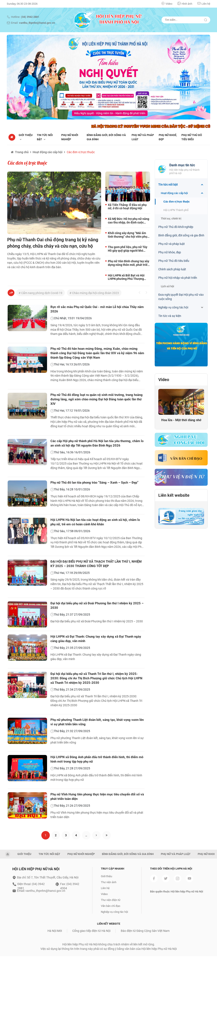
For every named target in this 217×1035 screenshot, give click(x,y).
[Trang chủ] (11, 137)
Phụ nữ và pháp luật (171, 244)
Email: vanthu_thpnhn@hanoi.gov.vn (41, 890)
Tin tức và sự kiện (169, 316)
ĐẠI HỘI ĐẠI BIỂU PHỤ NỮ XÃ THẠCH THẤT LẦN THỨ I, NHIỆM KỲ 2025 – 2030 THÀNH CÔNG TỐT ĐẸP (96, 564)
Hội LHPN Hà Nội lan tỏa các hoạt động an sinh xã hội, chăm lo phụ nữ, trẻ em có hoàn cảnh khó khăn (95, 522)
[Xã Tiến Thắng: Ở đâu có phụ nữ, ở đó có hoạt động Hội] (127, 186)
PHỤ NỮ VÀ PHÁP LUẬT (176, 854)
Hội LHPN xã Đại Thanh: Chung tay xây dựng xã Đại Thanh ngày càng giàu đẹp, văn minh (95, 639)
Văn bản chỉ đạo (186, 459)
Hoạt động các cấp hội (48, 152)
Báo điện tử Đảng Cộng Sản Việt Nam (145, 930)
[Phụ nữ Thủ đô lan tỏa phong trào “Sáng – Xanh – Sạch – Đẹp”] (27, 493)
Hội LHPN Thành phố (175, 210)
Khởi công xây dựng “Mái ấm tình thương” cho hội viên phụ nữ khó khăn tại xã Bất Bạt (127, 235)
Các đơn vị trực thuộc (81, 152)
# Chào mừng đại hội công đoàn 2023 (94, 293)
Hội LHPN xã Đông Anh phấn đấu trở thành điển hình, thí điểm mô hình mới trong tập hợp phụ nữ (96, 759)
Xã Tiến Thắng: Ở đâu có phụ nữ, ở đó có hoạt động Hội (127, 206)
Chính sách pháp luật (172, 269)
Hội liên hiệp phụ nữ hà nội (36, 869)
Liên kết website (173, 495)
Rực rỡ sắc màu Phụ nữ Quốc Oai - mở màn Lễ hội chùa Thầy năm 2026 (97, 309)
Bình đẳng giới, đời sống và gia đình (181, 235)
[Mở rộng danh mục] (202, 185)
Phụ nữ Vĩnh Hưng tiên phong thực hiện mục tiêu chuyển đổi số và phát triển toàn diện (97, 796)
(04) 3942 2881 (30, 16)
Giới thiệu (106, 876)
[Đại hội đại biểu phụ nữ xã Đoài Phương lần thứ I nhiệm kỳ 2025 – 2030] (27, 614)
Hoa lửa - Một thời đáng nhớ (181, 420)
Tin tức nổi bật (168, 184)
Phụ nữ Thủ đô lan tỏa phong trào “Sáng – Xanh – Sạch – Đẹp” (94, 482)
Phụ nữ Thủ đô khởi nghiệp (175, 227)
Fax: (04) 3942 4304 (69, 884)
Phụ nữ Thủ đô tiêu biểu (173, 260)
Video (169, 3)
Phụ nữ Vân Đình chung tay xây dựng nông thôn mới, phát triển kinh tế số (128, 263)
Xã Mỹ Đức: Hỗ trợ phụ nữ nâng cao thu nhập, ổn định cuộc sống (128, 220)
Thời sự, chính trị (171, 218)
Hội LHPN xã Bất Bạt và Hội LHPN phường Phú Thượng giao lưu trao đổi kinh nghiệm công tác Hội (127, 277)
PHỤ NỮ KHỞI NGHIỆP (81, 854)
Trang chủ (21, 152)
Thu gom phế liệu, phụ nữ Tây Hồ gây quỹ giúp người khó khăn (127, 249)
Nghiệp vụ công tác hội (173, 307)
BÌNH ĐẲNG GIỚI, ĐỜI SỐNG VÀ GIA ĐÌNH (128, 854)
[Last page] (106, 835)
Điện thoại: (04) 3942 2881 (31, 884)
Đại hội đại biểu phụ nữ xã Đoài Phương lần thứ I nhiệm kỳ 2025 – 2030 (96, 605)
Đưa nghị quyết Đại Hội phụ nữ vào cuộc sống (181, 297)
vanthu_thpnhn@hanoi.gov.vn (37, 22)
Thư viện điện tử (110, 900)
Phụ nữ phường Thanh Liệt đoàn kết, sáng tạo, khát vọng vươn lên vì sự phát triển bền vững (97, 722)
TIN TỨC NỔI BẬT (49, 854)
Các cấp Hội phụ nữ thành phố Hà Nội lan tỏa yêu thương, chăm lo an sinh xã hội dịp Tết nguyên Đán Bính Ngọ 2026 (96, 443)
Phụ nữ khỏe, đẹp (169, 252)
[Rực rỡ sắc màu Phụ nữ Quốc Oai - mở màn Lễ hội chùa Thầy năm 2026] (27, 318)
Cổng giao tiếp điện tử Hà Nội (91, 930)
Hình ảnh (187, 3)
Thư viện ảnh (108, 882)
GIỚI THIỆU (24, 854)
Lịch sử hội (167, 286)
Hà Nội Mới (54, 930)
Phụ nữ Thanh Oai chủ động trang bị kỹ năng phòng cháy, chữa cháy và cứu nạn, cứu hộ (52, 243)
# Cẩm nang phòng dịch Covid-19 (40, 293)
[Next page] (96, 835)
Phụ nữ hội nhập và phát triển (177, 277)
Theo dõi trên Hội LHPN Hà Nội (171, 868)
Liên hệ (206, 3)
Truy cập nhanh (112, 868)
